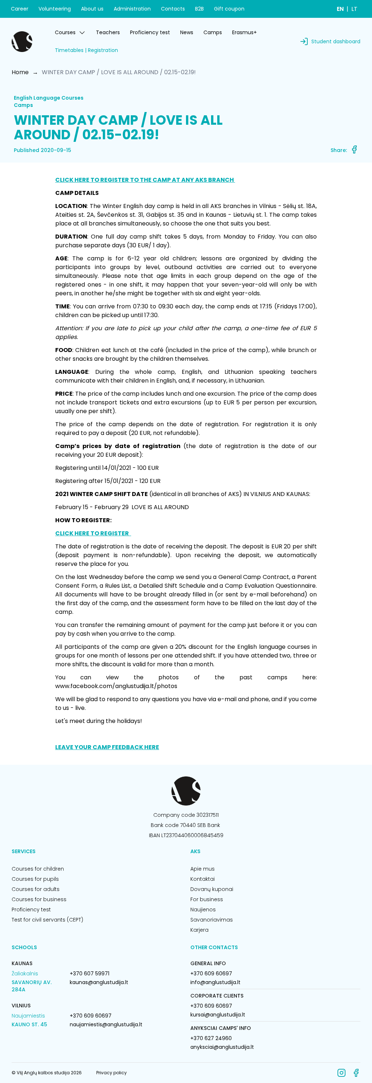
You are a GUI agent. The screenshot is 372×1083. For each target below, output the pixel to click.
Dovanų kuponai (211, 889)
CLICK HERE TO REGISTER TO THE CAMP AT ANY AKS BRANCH (145, 180)
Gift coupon (229, 8)
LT (354, 9)
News (186, 32)
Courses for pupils (35, 879)
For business (206, 899)
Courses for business (39, 899)
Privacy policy (111, 1073)
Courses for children (38, 868)
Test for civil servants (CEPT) (47, 919)
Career (19, 8)
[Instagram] (341, 1072)
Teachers (108, 32)
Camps (212, 32)
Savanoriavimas (211, 919)
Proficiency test (150, 32)
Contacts (173, 8)
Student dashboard (335, 41)
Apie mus (202, 868)
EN (340, 9)
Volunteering (55, 8)
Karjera (199, 930)
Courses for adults (36, 889)
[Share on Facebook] (354, 149)
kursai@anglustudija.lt (217, 1014)
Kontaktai (202, 879)
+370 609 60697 (91, 1015)
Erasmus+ (244, 32)
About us (92, 8)
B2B (199, 8)
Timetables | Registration (86, 50)
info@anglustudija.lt (215, 982)
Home (20, 72)
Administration (132, 8)
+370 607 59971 (89, 973)
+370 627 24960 (211, 1038)
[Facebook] (356, 1072)
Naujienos (203, 909)
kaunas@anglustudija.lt (99, 982)
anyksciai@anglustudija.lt (222, 1047)
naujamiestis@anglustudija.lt (106, 1024)
